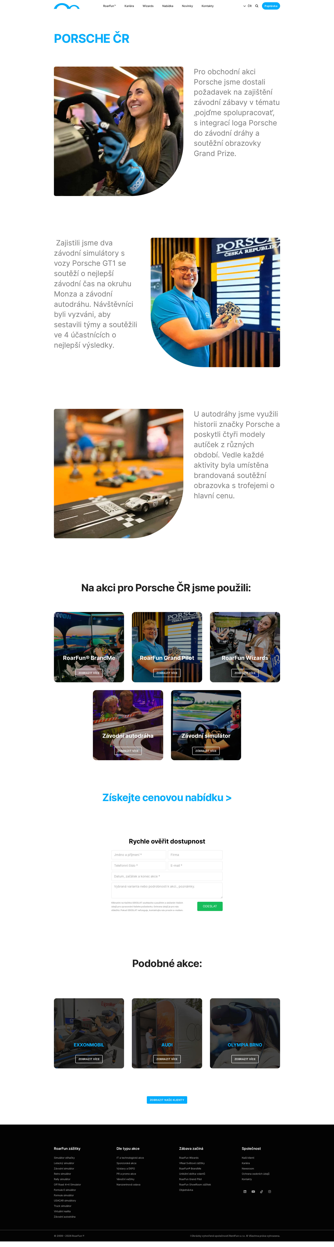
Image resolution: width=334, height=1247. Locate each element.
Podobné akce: (167, 963)
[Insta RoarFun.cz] (270, 1191)
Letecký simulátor (64, 1163)
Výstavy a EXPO (126, 1168)
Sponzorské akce (126, 1163)
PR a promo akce (126, 1173)
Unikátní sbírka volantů (192, 1173)
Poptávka (271, 6)
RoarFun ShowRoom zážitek (195, 1184)
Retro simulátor (62, 1173)
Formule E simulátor (65, 1189)
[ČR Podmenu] (244, 6)
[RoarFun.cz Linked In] (245, 1191)
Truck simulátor (62, 1205)
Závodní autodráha (64, 1216)
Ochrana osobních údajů (255, 1173)
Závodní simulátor (64, 1168)
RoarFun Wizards (188, 1157)
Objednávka (186, 1189)
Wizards (148, 6)
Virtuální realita (62, 1211)
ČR (250, 6)
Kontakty (208, 6)
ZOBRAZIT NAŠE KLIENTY (167, 1100)
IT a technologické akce (130, 1157)
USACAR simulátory (65, 1200)
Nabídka (167, 6)
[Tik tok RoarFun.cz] (262, 1191)
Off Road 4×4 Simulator (67, 1184)
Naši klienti (248, 1157)
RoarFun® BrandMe (190, 1168)
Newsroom (248, 1168)
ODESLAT (210, 906)
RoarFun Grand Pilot (190, 1179)
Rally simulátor (62, 1179)
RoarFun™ (109, 6)
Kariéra (129, 6)
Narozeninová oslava (128, 1184)
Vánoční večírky (125, 1179)
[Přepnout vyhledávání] (256, 5)
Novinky (187, 6)
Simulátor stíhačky (64, 1157)
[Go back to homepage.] (66, 6)
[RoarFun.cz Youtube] (253, 1191)
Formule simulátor (64, 1195)
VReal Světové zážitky (192, 1163)
